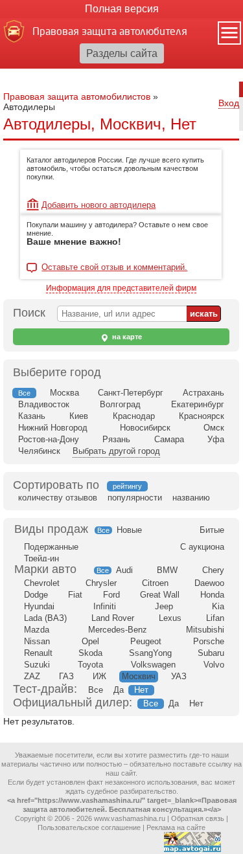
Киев (78, 416)
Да (118, 690)
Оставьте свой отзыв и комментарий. (114, 267)
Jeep (164, 606)
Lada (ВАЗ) (45, 618)
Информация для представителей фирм (121, 288)
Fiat (75, 595)
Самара (169, 439)
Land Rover (112, 618)
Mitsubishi (205, 630)
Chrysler (101, 583)
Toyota (90, 664)
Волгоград (120, 404)
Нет (141, 690)
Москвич (139, 676)
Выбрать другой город (116, 451)
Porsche (208, 641)
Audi (124, 570)
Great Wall (159, 595)
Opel (90, 641)
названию (191, 497)
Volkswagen (153, 664)
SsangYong (150, 653)
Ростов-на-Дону (48, 439)
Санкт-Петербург (130, 393)
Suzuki (37, 664)
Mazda (36, 630)
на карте (126, 337)
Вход (228, 103)
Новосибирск (145, 428)
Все (103, 530)
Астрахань (203, 393)
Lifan (215, 618)
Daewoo (209, 583)
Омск (213, 428)
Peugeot (145, 641)
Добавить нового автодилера (98, 205)
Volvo (213, 664)
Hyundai (39, 606)
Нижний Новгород (52, 428)
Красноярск (201, 416)
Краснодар (134, 416)
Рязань (116, 439)
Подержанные (51, 547)
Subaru (211, 653)
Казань (31, 416)
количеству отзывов (57, 497)
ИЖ (99, 676)
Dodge (36, 595)
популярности (135, 497)
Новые (129, 530)
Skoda (90, 653)
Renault (38, 653)
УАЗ (179, 676)
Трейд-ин (41, 558)
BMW (167, 570)
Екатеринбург (197, 404)
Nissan (37, 641)
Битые (212, 530)
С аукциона (202, 547)
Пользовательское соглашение (89, 827)
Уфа (215, 439)
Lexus (170, 618)
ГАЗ (66, 676)
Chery (213, 570)
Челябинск (39, 451)
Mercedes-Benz (117, 630)
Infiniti (104, 606)
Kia (218, 606)
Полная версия (122, 8)
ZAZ (32, 676)
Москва (64, 393)
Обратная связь (197, 818)
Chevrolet (42, 583)
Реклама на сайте (175, 827)
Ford (111, 595)
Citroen (155, 583)
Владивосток (43, 404)
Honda (212, 595)
